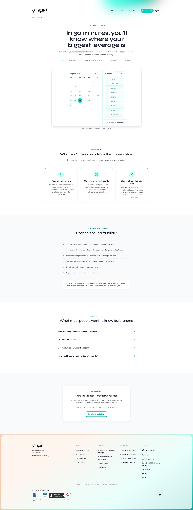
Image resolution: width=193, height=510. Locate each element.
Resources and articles (127, 450)
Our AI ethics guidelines (128, 458)
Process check (103, 463)
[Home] (39, 11)
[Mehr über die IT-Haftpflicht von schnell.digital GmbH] (45, 495)
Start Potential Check (96, 414)
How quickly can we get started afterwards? (96, 356)
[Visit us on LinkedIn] (160, 495)
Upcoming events (148, 459)
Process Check (147, 11)
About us (122, 11)
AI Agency (79, 484)
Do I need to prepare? (96, 339)
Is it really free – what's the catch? (96, 347)
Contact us (38, 452)
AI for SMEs (104, 484)
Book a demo (80, 462)
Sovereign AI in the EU (127, 462)
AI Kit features (80, 454)
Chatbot (86, 484)
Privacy (144, 473)
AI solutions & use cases (128, 454)
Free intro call (102, 467)
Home (33, 17)
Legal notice (146, 469)
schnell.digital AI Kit (82, 450)
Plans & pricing (81, 458)
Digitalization (113, 484)
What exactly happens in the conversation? (96, 331)
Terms (144, 477)
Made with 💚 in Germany (40, 456)
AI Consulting (95, 484)
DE (158, 11)
